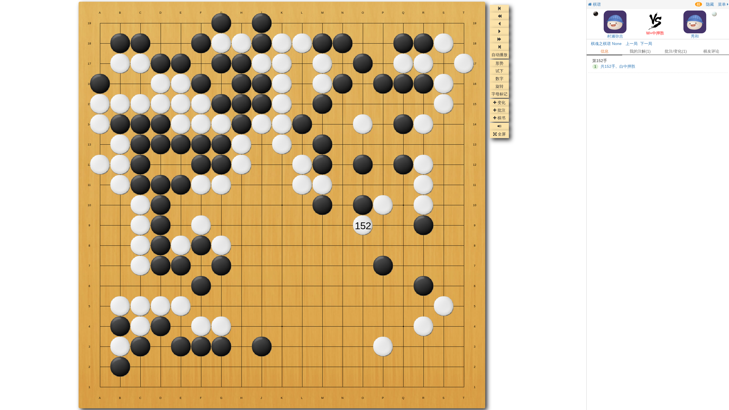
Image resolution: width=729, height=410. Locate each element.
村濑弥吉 (615, 36)
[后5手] (499, 39)
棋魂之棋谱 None (606, 43)
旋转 (499, 87)
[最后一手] (499, 47)
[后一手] (499, 32)
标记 (499, 94)
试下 (499, 71)
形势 (499, 63)
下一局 (646, 43)
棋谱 (596, 4)
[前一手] (499, 24)
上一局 (632, 43)
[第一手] (499, 9)
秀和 (695, 36)
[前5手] (499, 16)
